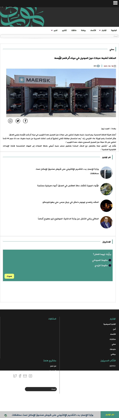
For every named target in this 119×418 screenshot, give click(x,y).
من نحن (53, 366)
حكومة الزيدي (101, 265)
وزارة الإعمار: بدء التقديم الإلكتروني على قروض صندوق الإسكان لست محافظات (57, 415)
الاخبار (104, 30)
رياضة (83, 30)
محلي (112, 49)
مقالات (73, 30)
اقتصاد (93, 30)
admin (113, 366)
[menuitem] (114, 30)
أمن (114, 329)
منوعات (113, 349)
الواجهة (114, 30)
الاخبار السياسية (109, 324)
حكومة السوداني (100, 260)
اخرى (55, 30)
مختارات (113, 339)
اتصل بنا (52, 371)
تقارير (64, 30)
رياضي (113, 354)
